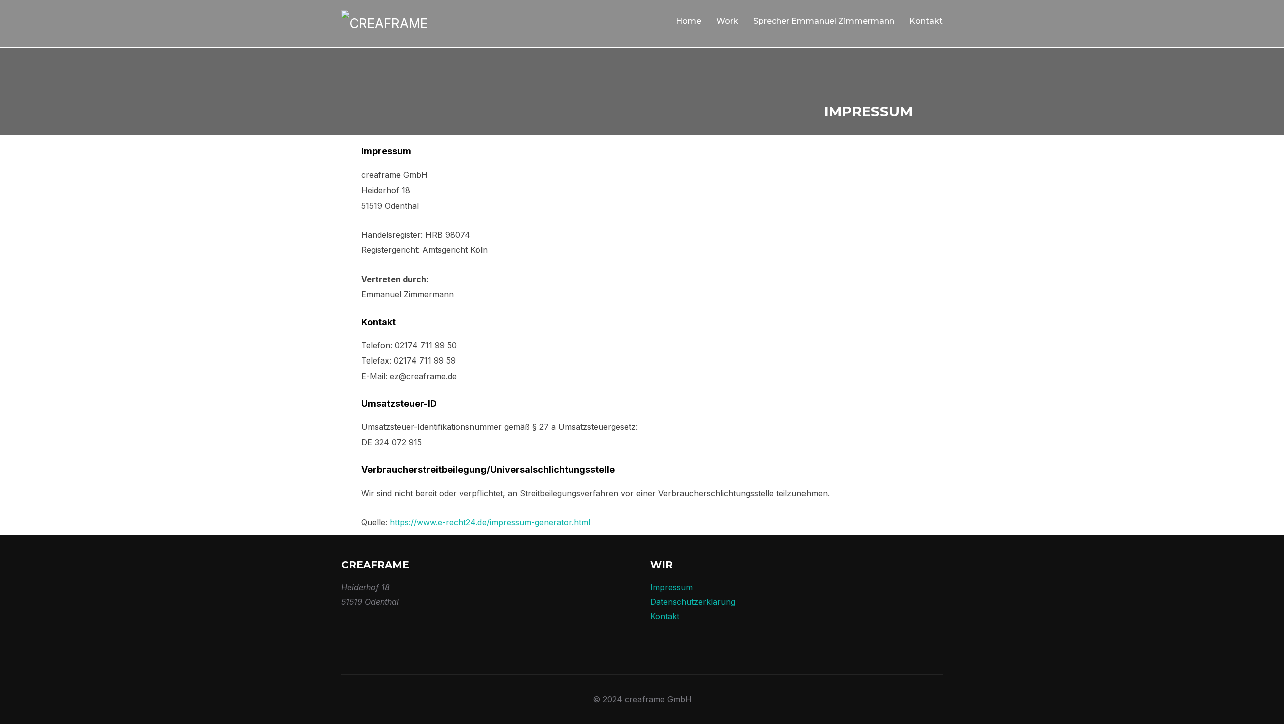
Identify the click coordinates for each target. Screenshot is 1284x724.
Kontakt (926, 21)
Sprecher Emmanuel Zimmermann (823, 21)
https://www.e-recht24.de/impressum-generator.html (490, 522)
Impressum (671, 587)
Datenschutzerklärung (692, 602)
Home (688, 21)
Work (727, 21)
